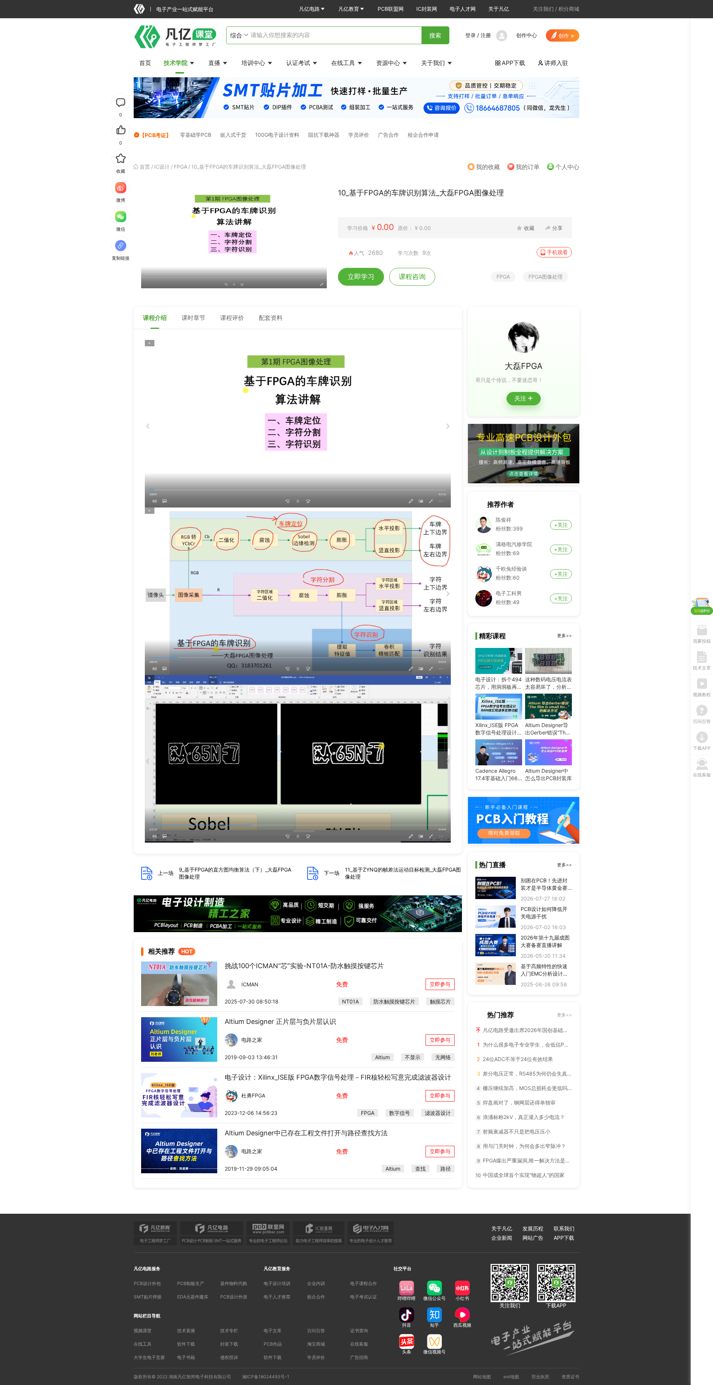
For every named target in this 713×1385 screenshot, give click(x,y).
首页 (145, 63)
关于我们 (434, 63)
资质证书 (570, 1376)
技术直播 (186, 1330)
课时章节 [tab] (193, 317)
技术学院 (176, 63)
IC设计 (162, 166)
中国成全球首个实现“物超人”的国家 (520, 1175)
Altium (382, 1057)
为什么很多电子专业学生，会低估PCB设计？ (524, 1044)
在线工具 (344, 63)
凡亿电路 (309, 9)
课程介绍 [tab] (155, 317)
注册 (486, 35)
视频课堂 (143, 1330)
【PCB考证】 (155, 135)
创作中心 (526, 35)
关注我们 (543, 9)
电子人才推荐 (277, 1297)
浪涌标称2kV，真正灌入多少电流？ (521, 1117)
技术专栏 (229, 1330)
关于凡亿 (498, 9)
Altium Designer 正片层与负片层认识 (280, 1021)
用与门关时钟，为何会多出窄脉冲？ (521, 1146)
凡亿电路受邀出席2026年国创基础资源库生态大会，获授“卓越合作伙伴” (526, 1030)
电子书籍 (186, 1357)
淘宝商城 (316, 1344)
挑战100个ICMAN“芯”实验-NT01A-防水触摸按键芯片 (304, 966)
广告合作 (388, 135)
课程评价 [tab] (232, 317)
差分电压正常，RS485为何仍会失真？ (524, 1073)
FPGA (180, 166)
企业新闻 (501, 1238)
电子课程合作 (363, 1283)
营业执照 (540, 1376)
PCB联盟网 (391, 9)
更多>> (564, 635)
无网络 (443, 1057)
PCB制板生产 (190, 1283)
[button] (312, 9)
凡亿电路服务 (147, 1268)
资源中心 (389, 63)
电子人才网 (463, 9)
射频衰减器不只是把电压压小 (514, 1131)
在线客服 (359, 1344)
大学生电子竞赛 (149, 1357)
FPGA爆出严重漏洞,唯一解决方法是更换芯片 (524, 1160)
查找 (420, 1168)
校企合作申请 (423, 135)
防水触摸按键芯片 (394, 1001)
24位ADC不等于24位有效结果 (515, 1059)
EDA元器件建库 (192, 1297)
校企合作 (316, 1297)
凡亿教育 (348, 9)
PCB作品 (273, 1344)
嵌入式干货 (233, 135)
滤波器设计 (438, 1113)
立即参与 (440, 984)
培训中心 (254, 63)
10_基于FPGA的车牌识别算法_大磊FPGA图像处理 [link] (248, 166)
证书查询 (359, 1330)
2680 (375, 252)
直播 (215, 63)
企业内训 (316, 1283)
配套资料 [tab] (271, 317)
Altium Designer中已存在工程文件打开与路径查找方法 (306, 1133)
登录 (470, 35)
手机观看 (557, 252)
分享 (557, 228)
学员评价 (358, 135)
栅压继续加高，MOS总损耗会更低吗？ (524, 1088)
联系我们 (564, 1228)
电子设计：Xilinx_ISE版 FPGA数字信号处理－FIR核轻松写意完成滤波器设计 (338, 1077)
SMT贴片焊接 (148, 1297)
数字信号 (399, 1113)
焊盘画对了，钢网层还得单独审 (516, 1102)
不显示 (412, 1057)
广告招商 (359, 1357)
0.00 (385, 227)
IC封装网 (426, 9)
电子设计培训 (277, 1283)
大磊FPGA (524, 366)
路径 (445, 1168)
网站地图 (482, 1376)
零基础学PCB (195, 135)
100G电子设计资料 (277, 135)
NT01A (350, 1001)
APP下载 (510, 63)
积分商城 (569, 9)
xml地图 (511, 1376)
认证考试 (299, 63)
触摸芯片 (440, 1001)
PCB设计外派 (233, 1297)
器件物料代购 (233, 1283)
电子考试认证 (363, 1297)
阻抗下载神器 (323, 135)
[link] (145, 166)
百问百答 (316, 1330)
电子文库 (272, 1330)
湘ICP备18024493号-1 (265, 1376)
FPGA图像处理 (545, 276)
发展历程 (532, 1228)
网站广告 (532, 1238)
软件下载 (186, 1344)
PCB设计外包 (147, 1283)
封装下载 (229, 1344)
